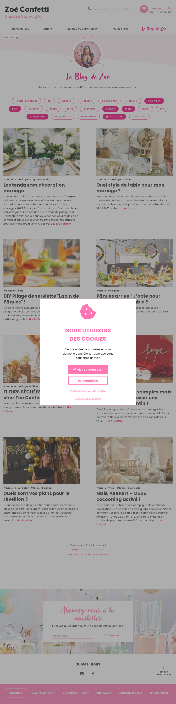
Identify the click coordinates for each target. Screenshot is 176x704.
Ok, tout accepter (89, 370)
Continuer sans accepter (88, 399)
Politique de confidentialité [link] (88, 391)
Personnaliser (88, 380)
